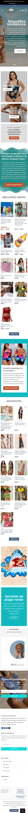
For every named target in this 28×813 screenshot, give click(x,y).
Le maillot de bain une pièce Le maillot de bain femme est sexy (6, 251)
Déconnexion (6, 772)
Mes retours (6, 766)
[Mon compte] (20, 10)
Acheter (3, 724)
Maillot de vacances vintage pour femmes (20, 478)
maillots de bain (8, 31)
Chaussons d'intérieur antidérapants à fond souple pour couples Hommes (6, 221)
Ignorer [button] (18, 3)
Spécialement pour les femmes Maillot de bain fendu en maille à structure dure (20, 505)
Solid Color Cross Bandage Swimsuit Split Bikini (6, 326)
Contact (5, 781)
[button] (2, 10)
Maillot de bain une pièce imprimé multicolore (21, 276)
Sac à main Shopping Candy (6, 276)
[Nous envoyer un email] (15, 5)
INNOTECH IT (4, 793)
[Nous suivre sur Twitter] (7, 730)
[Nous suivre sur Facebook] (12, 5)
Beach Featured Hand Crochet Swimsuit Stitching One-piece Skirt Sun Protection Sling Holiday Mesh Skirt (7, 426)
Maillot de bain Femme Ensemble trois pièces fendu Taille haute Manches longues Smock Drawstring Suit (21, 222)
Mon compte (6, 769)
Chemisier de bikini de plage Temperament (20, 424)
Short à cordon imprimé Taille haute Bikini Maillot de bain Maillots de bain (7, 531)
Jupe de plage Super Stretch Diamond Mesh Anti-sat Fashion (6, 479)
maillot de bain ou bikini (16, 164)
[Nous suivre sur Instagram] (5, 730)
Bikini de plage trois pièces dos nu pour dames (5, 504)
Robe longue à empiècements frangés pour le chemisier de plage (6, 453)
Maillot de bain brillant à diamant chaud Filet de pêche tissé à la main (6, 301)
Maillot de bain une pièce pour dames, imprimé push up (21, 301)
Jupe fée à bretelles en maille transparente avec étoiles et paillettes (21, 453)
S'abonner (14, 697)
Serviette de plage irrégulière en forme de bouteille (20, 251)
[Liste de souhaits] (23, 10)
